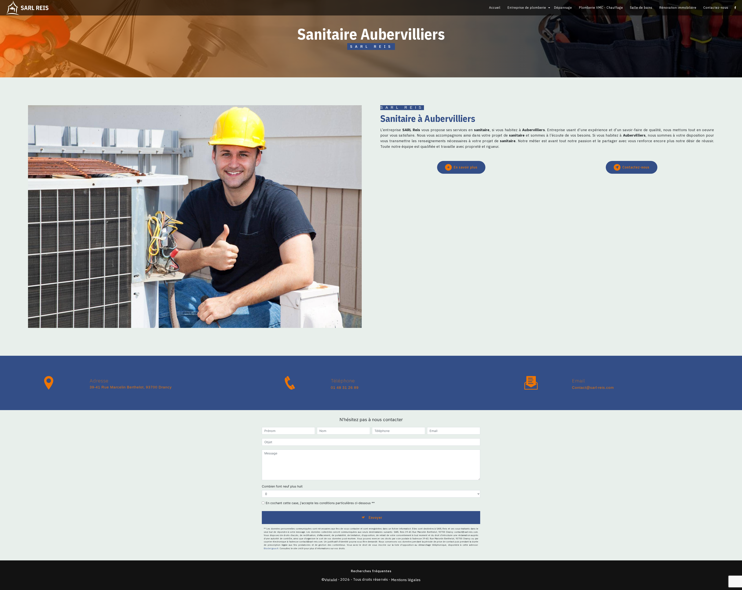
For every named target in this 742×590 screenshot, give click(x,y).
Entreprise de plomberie (526, 7)
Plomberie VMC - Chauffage (601, 7)
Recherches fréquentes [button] (371, 571)
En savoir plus (465, 167)
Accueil (494, 7)
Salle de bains (641, 7)
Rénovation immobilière (677, 7)
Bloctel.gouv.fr (271, 548)
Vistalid (330, 579)
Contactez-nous (715, 7)
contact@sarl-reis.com (593, 388)
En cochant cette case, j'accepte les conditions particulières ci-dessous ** (320, 503)
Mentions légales (405, 579)
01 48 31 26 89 (345, 388)
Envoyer (375, 517)
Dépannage (563, 7)
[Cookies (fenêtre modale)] (1, 587)
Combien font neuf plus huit (282, 486)
